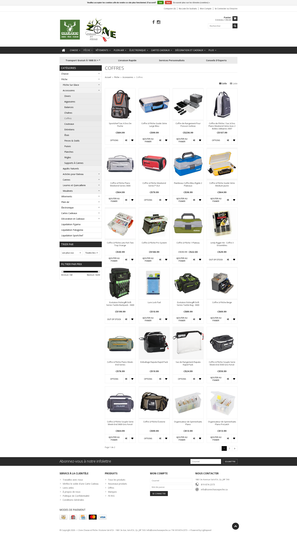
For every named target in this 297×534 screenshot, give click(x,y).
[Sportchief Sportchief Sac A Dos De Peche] (120, 89)
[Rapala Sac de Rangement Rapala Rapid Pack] (188, 328)
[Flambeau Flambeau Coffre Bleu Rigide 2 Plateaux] (188, 149)
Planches (68, 151)
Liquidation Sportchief (72, 235)
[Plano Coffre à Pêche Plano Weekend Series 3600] (120, 149)
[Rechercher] (234, 25)
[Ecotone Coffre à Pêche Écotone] (154, 388)
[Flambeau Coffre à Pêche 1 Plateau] (188, 209)
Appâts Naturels (71, 168)
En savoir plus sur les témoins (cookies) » (191, 3)
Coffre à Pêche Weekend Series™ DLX (154, 184)
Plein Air (119, 50)
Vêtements (102, 50)
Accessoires (69, 90)
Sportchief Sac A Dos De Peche (120, 124)
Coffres (68, 118)
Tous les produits (116, 479)
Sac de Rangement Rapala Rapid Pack (188, 363)
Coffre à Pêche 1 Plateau (188, 242)
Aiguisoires (69, 101)
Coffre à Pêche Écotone (154, 421)
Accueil (108, 77)
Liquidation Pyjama (70, 224)
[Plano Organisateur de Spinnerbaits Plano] (188, 388)
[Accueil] (64, 50)
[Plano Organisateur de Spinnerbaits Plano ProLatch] (222, 388)
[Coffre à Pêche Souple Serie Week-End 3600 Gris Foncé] (120, 388)
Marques (112, 491)
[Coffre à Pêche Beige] (222, 268)
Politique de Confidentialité (76, 495)
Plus (211, 50)
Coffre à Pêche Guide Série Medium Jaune (222, 184)
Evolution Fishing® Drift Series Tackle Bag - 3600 (188, 303)
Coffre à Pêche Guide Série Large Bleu (154, 124)
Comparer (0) (170, 8)
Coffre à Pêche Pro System (154, 242)
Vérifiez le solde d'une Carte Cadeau (81, 483)
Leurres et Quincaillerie (74, 185)
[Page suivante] (234, 448)
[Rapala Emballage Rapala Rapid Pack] (154, 328)
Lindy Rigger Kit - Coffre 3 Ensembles (222, 244)
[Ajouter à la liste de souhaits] (132, 140)
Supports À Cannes (73, 162)
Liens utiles (68, 487)
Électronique (137, 50)
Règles (67, 157)
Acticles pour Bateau (73, 174)
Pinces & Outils (72, 140)
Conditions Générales (73, 499)
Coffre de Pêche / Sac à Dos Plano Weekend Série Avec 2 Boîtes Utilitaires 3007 (222, 126)
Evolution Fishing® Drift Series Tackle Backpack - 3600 (120, 303)
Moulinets (68, 190)
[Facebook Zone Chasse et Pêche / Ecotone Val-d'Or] (153, 22)
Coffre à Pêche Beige (222, 302)
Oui (160, 3)
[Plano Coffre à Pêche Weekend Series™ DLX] (154, 149)
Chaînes (68, 112)
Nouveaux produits (117, 483)
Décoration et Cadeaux (189, 50)
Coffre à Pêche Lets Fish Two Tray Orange (120, 244)
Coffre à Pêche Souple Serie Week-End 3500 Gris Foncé (222, 363)
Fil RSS (111, 495)
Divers (67, 96)
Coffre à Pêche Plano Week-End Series (120, 363)
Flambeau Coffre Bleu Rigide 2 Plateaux (188, 184)
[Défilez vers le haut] (235, 526)
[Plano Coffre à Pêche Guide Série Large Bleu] (154, 89)
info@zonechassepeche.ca (214, 489)
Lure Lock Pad (154, 302)
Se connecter (221, 8)
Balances (68, 107)
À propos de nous (71, 491)
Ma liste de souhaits (188, 8)
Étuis (66, 135)
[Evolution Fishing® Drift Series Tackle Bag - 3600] (188, 268)
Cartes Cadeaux (160, 50)
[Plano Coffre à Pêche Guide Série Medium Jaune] (222, 149)
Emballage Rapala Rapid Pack (154, 362)
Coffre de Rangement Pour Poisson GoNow (188, 124)
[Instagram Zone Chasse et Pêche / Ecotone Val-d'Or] (159, 22)
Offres (111, 487)
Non (168, 3)
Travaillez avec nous (73, 479)
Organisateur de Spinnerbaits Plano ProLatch (222, 423)
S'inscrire (233, 8)
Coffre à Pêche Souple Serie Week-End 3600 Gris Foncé (120, 423)
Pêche (86, 50)
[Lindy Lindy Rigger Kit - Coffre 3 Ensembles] (222, 209)
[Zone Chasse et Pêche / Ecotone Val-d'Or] (88, 29)
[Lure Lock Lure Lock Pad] (154, 268)
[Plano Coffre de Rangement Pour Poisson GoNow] (188, 89)
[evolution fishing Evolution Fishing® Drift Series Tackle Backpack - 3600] (120, 268)
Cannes (66, 179)
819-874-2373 (208, 484)
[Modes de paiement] (63, 517)
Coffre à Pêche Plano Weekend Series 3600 (120, 184)
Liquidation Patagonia (72, 229)
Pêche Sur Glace (71, 84)
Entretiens (69, 129)
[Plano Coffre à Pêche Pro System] (154, 209)
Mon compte (205, 8)
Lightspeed (206, 530)
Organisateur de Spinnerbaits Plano (188, 423)
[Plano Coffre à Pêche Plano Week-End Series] (120, 328)
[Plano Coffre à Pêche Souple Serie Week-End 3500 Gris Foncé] (222, 328)
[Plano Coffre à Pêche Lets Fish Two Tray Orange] (120, 209)
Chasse (74, 50)
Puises (67, 146)
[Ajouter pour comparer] (126, 140)
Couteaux (69, 123)
